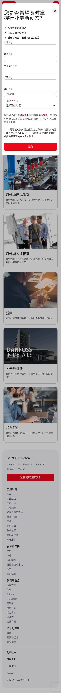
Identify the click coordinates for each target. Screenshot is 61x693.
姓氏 (7, 54)
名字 (7, 42)
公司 (7, 77)
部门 (7, 89)
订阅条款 (24, 115)
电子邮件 (9, 65)
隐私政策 (43, 115)
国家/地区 (9, 100)
